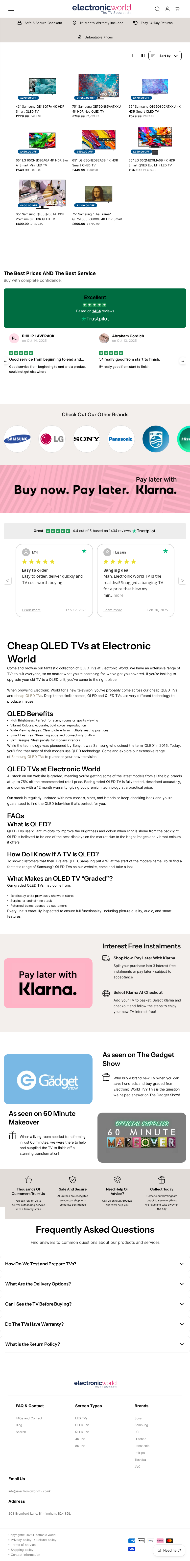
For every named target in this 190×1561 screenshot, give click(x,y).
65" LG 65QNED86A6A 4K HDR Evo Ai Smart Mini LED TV (42, 162)
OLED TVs (82, 1425)
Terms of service (23, 1545)
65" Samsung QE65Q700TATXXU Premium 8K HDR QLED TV (40, 216)
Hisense (140, 1439)
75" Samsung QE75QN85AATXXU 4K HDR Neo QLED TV (96, 109)
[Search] (157, 8)
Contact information (25, 1555)
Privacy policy (21, 1540)
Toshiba (140, 1460)
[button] (11, 9)
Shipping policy (22, 1550)
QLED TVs (82, 1432)
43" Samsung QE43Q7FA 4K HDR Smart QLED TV (40, 109)
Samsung (141, 1425)
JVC (138, 1466)
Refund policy (46, 1540)
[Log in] (167, 8)
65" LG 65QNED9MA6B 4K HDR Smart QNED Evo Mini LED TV (152, 162)
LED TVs (81, 1418)
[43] (42, 86)
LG (137, 1432)
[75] (98, 86)
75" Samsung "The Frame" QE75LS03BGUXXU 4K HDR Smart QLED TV (97, 217)
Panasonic (142, 1446)
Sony (138, 1418)
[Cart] (177, 8)
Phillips (140, 1453)
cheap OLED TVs (28, 695)
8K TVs (80, 1446)
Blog (19, 1425)
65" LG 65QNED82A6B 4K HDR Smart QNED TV (95, 162)
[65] (155, 86)
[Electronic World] (95, 9)
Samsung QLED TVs (27, 756)
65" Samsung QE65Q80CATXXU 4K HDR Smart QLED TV (155, 109)
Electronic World (44, 1535)
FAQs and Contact (29, 1418)
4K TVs (80, 1439)
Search (21, 1432)
